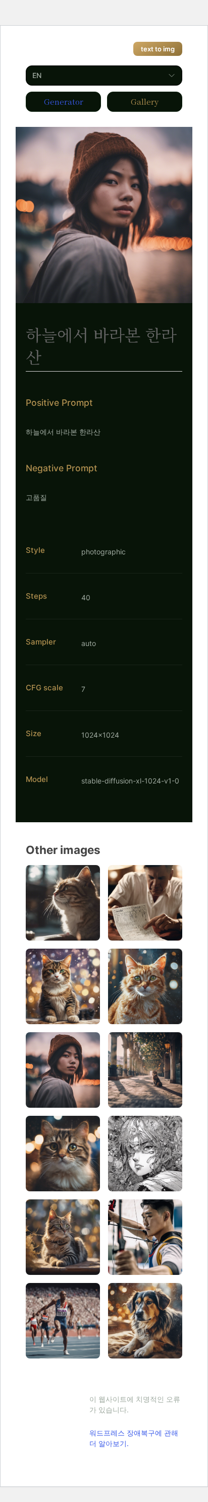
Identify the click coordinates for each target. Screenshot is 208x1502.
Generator (63, 101)
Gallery (145, 101)
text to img (158, 49)
